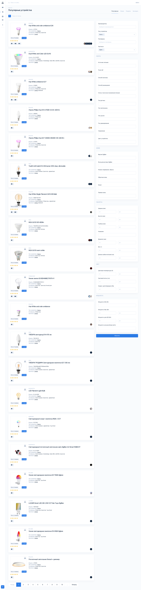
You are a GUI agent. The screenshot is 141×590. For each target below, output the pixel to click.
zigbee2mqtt (51, 171)
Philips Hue (38, 32)
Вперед (74, 584)
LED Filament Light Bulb (37, 391)
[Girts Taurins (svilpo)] (89, 240)
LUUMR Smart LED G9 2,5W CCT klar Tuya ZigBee (46, 503)
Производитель (102, 23)
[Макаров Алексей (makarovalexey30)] (86, 44)
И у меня (24, 37)
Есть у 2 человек (14, 375)
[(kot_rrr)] (91, 549)
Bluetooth (40, 90)
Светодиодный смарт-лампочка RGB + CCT (45, 419)
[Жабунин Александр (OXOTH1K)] (89, 296)
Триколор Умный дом (46, 285)
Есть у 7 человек (14, 94)
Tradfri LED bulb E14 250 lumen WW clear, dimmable (47, 166)
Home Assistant (39, 60)
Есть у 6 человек (14, 234)
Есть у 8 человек (14, 150)
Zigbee (36, 34)
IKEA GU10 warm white (37, 250)
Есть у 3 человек (14, 178)
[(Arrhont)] (91, 437)
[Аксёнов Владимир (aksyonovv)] (91, 156)
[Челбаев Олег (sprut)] (91, 212)
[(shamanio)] (89, 156)
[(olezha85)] (91, 44)
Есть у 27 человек (14, 37)
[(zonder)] (91, 352)
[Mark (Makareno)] (91, 72)
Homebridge (46, 60)
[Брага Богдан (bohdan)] (91, 240)
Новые (122, 11)
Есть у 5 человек (14, 66)
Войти (137, 2)
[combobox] (73, 16)
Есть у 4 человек (14, 262)
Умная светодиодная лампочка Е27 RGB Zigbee (46, 475)
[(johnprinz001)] (91, 521)
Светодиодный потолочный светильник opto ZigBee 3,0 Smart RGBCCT (54, 447)
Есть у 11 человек (14, 346)
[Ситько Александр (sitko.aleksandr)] (89, 72)
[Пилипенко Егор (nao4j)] (91, 128)
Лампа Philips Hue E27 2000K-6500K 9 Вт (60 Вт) (46, 138)
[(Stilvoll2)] (91, 465)
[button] (2, 24)
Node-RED (52, 60)
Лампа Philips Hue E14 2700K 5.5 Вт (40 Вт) (44, 110)
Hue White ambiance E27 (37, 82)
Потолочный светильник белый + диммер (44, 559)
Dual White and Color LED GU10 (40, 54)
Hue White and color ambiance (39, 306)
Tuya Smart (52, 426)
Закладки (135, 11)
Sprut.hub (43, 32)
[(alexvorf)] (91, 184)
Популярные (114, 11)
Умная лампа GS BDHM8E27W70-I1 (41, 278)
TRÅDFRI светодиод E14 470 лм (40, 335)
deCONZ (57, 60)
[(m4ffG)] (89, 44)
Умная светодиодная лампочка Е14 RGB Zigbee (46, 531)
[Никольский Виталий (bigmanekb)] (91, 493)
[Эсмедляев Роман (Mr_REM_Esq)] (89, 128)
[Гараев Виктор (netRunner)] (85, 44)
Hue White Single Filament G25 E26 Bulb (43, 194)
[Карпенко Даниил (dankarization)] (91, 409)
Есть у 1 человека (14, 403)
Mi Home (43, 229)
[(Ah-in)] (88, 44)
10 (62, 584)
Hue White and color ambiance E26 (41, 26)
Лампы (38, 31)
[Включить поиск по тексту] (9, 16)
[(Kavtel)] (89, 184)
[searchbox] (74, 16)
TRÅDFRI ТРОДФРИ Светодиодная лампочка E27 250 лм (49, 363)
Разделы (128, 11)
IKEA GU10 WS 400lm (36, 222)
